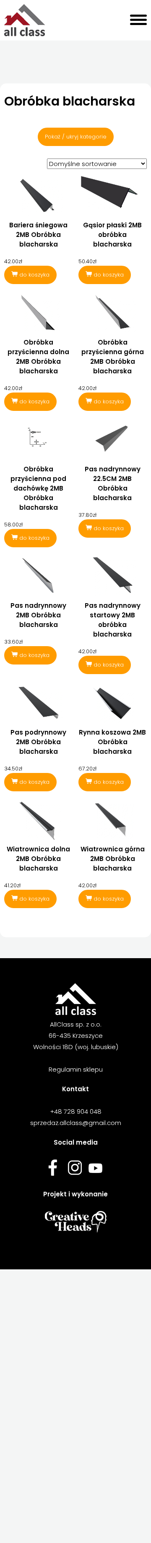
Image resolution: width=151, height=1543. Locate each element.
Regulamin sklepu (76, 1069)
